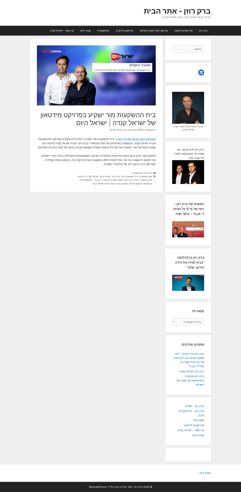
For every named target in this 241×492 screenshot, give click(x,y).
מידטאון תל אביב (124, 30)
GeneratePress (97, 486)
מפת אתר (198, 420)
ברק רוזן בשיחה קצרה (191, 371)
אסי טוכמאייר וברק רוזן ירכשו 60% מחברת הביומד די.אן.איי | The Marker (115, 180)
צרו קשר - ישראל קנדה (191, 430)
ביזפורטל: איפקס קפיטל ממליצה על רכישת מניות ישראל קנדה (122, 183)
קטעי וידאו (85, 30)
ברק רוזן (203, 30)
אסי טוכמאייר (145, 176)
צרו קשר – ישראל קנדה (62, 30)
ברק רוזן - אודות (194, 406)
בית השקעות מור (129, 176)
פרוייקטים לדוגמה (183, 30)
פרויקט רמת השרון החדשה (154, 30)
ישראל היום (105, 176)
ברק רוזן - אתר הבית (177, 10)
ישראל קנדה (93, 176)
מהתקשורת (103, 30)
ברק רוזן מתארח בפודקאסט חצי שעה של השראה (190, 380)
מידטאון (82, 176)
